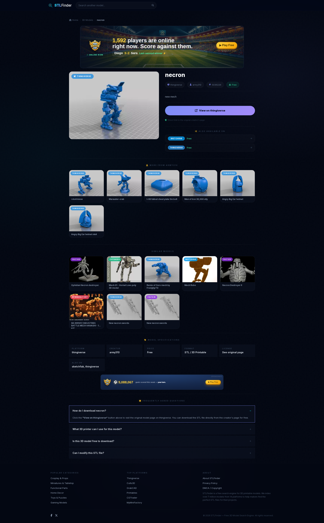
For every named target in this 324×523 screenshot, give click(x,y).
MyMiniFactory (134, 502)
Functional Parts (59, 488)
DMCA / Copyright (212, 488)
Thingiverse (133, 478)
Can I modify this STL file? (88, 452)
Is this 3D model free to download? (93, 441)
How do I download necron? (89, 410)
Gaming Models (59, 502)
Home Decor (57, 492)
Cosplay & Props (59, 478)
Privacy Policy (210, 483)
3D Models (87, 20)
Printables (132, 492)
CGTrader (132, 497)
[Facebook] (51, 515)
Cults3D (131, 483)
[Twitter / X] (56, 515)
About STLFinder (211, 478)
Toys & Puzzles (59, 497)
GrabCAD (132, 488)
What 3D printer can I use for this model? (97, 429)
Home (75, 20)
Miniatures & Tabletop (62, 483)
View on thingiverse (212, 110)
